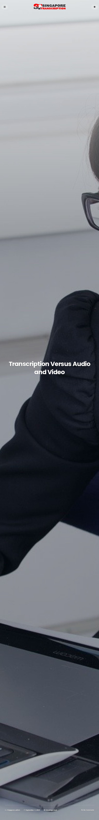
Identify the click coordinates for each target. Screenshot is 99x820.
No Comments (88, 810)
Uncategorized (51, 810)
